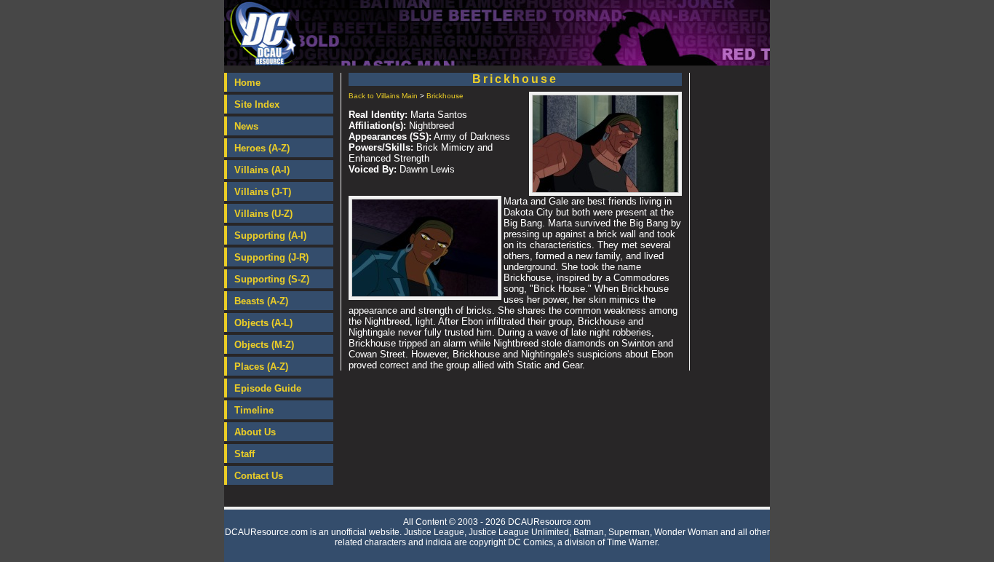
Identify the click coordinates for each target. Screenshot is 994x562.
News (246, 126)
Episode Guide (267, 388)
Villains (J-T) (262, 191)
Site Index (256, 104)
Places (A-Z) (261, 366)
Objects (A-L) (263, 322)
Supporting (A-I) (270, 235)
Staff (244, 453)
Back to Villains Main (383, 96)
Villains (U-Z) (263, 213)
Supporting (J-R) (271, 257)
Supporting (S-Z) (271, 279)
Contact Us (258, 475)
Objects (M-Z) (264, 344)
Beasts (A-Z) (261, 301)
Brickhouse (445, 96)
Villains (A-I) (262, 170)
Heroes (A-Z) (262, 148)
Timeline (254, 410)
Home (247, 82)
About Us (255, 432)
